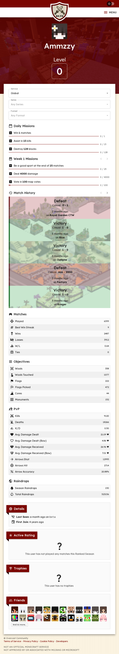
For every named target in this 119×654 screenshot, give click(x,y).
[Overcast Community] (59, 12)
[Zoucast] (79, 618)
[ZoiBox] (30, 618)
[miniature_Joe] (71, 618)
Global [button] (15, 93)
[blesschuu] (38, 618)
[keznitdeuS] (63, 609)
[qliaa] (95, 609)
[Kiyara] (14, 609)
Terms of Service (12, 641)
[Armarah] (22, 609)
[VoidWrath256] (95, 618)
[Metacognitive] (30, 609)
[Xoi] (63, 618)
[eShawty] (55, 609)
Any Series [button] (17, 104)
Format (14, 111)
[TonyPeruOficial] (87, 609)
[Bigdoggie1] (55, 618)
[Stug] (22, 618)
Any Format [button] (18, 115)
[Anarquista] (87, 618)
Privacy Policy (30, 641)
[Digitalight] (14, 618)
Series (13, 100)
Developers (62, 641)
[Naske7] (47, 609)
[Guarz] (47, 618)
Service (14, 89)
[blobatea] (103, 618)
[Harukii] (103, 609)
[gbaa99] (79, 609)
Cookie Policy (47, 641)
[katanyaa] (38, 609)
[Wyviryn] (71, 609)
